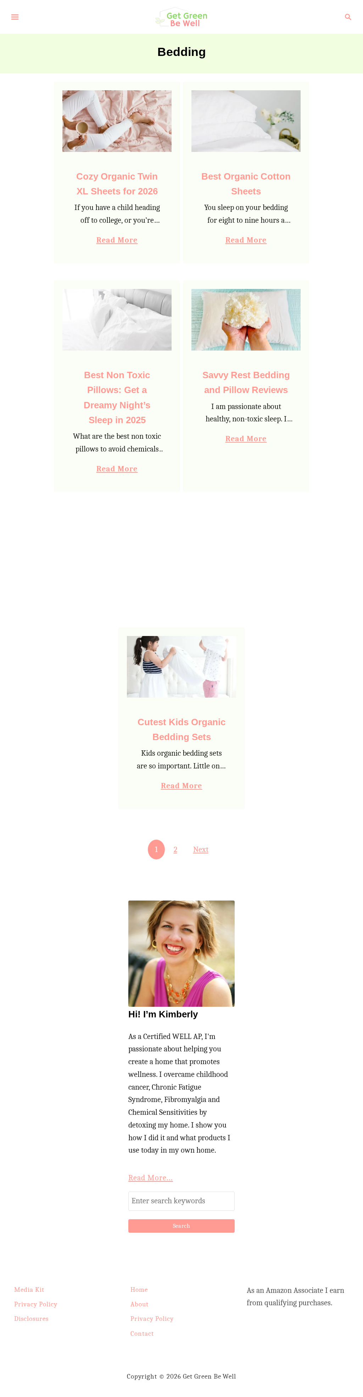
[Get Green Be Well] (181, 16)
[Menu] (15, 17)
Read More (117, 241)
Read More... (150, 1177)
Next (200, 849)
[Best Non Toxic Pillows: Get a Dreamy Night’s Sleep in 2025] (117, 320)
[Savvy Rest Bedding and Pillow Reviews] (246, 320)
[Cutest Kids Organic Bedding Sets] (181, 667)
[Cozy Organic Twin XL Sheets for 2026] (117, 121)
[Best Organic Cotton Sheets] (246, 121)
